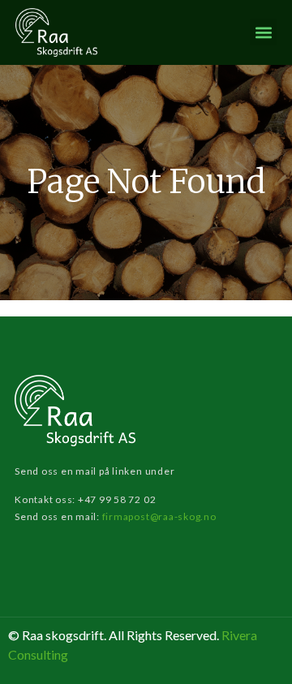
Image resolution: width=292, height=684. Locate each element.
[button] (263, 32)
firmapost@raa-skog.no (159, 516)
